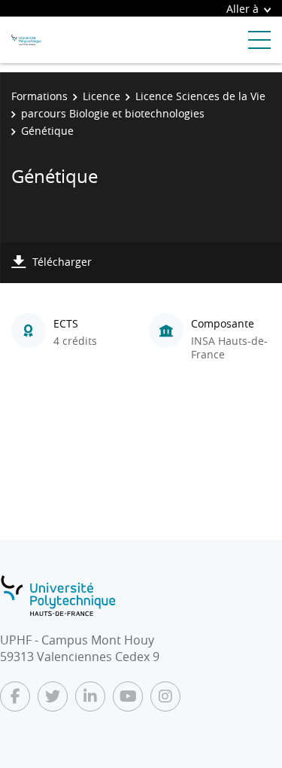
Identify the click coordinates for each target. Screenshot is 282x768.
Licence (101, 96)
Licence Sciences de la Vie (200, 96)
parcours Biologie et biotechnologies (113, 113)
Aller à (242, 9)
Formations (39, 96)
